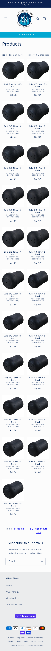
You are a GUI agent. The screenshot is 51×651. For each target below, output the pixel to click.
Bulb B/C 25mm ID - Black (38, 337)
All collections (12, 598)
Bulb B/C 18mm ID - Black (13, 211)
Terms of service (17, 646)
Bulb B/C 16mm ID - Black (13, 169)
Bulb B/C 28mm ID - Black (13, 420)
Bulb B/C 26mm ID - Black (13, 379)
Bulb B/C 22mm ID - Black (13, 295)
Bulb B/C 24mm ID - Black (13, 337)
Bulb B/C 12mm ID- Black (13, 85)
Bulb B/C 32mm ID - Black (13, 504)
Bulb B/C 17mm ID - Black (38, 169)
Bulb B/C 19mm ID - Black (38, 211)
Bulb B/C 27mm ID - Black (38, 379)
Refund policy (23, 641)
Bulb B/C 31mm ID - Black (38, 463)
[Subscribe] (42, 561)
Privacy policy (37, 641)
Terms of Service (14, 604)
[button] (6, 19)
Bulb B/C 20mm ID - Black (38, 253)
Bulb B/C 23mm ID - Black (38, 295)
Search (9, 585)
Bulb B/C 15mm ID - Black (38, 127)
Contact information (35, 646)
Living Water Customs (24, 638)
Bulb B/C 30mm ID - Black (13, 463)
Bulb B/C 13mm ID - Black (38, 85)
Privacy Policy (12, 592)
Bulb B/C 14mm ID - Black (13, 127)
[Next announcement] (46, 4)
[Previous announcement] (5, 4)
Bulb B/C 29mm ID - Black (38, 420)
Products (19, 528)
